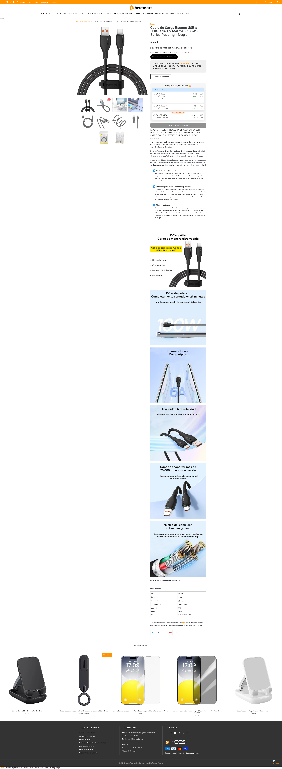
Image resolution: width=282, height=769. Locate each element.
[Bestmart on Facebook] (4, 2)
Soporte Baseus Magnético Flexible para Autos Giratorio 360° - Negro (84, 680)
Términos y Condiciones (87, 733)
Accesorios (160, 14)
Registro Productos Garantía (88, 753)
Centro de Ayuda (26, 2)
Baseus (153, 24)
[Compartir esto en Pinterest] (164, 632)
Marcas (173, 14)
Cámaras (114, 14)
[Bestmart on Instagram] (11, 2)
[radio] (178, 95)
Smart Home (62, 14)
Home (2, 768)
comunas (186, 64)
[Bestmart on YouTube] (7, 2)
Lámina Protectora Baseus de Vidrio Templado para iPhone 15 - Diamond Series (140, 680)
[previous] (80, 59)
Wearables (127, 14)
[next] (144, 59)
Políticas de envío (85, 739)
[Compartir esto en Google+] (170, 632)
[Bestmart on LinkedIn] (14, 2)
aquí (183, 622)
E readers (102, 14)
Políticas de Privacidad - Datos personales (93, 743)
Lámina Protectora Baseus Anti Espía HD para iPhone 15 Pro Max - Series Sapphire (196, 680)
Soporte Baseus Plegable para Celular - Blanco (253, 680)
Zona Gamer (47, 14)
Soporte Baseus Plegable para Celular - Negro (27, 680)
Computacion (78, 14)
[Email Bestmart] (17, 2)
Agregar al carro (178, 125)
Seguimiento (45, 2)
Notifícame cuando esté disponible (164, 57)
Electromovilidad (145, 14)
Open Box (184, 14)
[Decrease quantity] (157, 99)
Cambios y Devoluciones (87, 736)
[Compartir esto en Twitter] (152, 632)
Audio (91, 14)
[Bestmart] (141, 7)
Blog (36, 2)
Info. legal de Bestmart (86, 746)
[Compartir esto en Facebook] (158, 632)
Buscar (54, 2)
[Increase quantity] (167, 99)
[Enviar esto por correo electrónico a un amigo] (176, 632)
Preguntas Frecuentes (86, 749)
